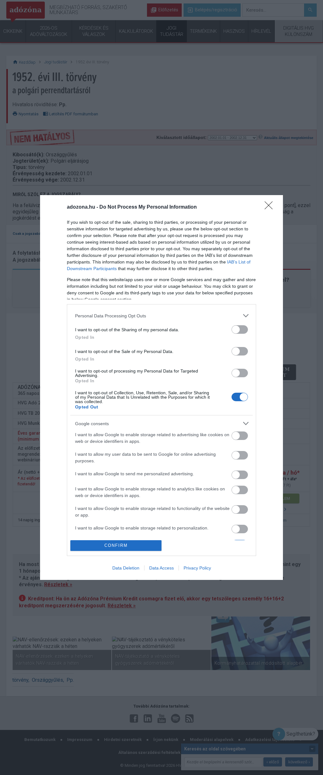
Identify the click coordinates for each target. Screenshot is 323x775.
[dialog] (161, 387)
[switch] (240, 329)
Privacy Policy (197, 567)
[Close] (271, 207)
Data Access (161, 567)
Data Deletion (125, 567)
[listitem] (161, 315)
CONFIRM (116, 545)
